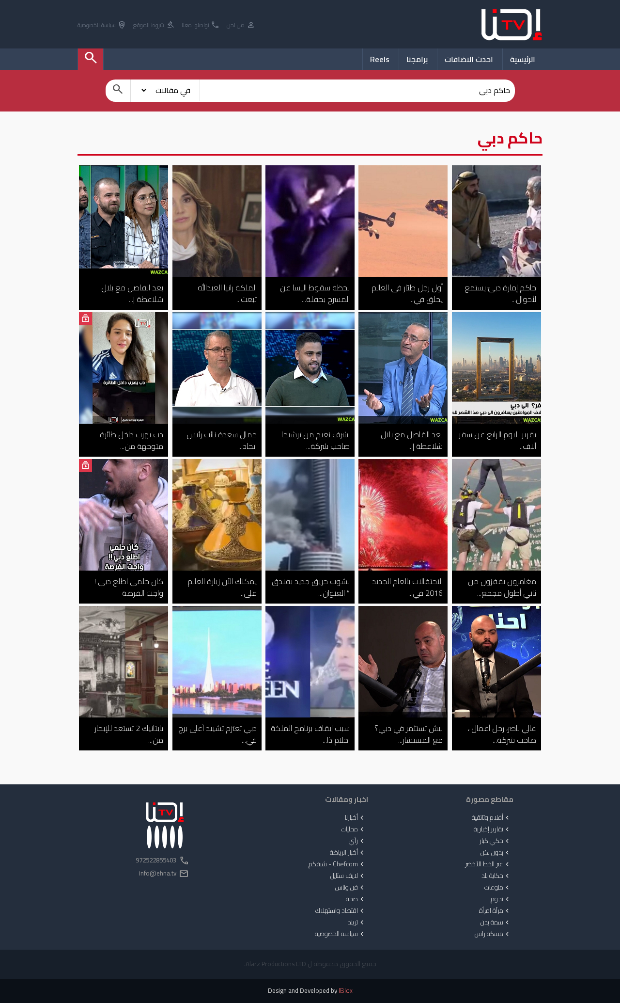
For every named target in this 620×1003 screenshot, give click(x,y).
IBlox (346, 991)
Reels (379, 59)
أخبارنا (355, 818)
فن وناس (350, 887)
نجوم (501, 899)
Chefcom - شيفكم (337, 864)
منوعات (497, 887)
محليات (353, 829)
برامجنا (417, 59)
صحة (356, 899)
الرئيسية (522, 59)
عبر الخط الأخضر (488, 864)
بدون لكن (495, 853)
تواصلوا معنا (201, 25)
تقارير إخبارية (492, 829)
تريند (357, 922)
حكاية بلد (496, 876)
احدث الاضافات (469, 59)
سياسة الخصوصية (102, 25)
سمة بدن (495, 922)
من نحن (241, 25)
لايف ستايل (348, 876)
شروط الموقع (154, 25)
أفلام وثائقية (491, 818)
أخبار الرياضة (348, 853)
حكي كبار (495, 841)
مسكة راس (493, 934)
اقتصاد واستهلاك (340, 911)
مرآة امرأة (495, 911)
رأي (357, 841)
